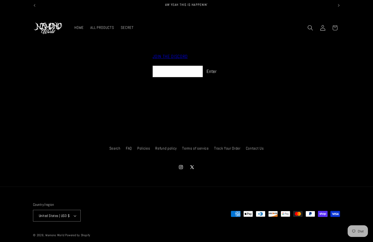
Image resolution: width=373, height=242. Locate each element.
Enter (211, 71)
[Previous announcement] (34, 5)
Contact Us (255, 148)
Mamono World (54, 235)
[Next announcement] (338, 5)
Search (115, 148)
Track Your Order (227, 148)
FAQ (129, 148)
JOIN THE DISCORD (170, 56)
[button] (310, 28)
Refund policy (166, 148)
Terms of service (195, 148)
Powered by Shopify (77, 235)
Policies (143, 148)
